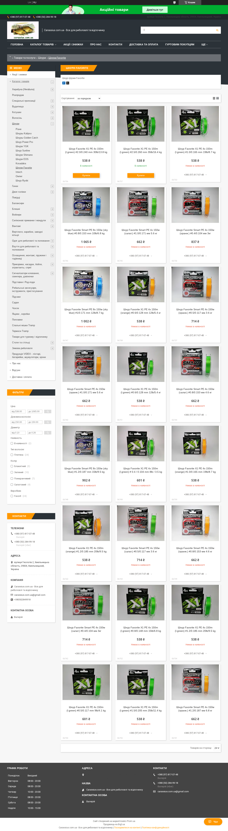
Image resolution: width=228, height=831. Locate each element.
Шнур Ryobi (22, 180)
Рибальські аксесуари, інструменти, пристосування (27, 289)
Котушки (16, 112)
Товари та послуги (24, 57)
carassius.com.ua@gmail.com (29, 595)
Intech (19, 172)
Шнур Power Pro (24, 142)
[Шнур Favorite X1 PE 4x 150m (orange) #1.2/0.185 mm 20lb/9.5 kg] (86, 523)
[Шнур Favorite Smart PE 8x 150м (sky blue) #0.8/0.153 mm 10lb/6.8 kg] (86, 205)
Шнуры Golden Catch (27, 137)
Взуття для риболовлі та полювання (25, 248)
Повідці (16, 197)
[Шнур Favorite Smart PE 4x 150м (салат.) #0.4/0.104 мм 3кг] (86, 603)
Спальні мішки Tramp (23, 325)
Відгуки (16, 370)
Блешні (16, 209)
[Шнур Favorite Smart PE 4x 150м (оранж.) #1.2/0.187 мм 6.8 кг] (195, 682)
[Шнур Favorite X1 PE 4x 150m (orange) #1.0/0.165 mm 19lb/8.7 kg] (195, 443)
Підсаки (16, 296)
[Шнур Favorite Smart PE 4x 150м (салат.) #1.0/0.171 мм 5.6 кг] (140, 205)
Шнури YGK (22, 146)
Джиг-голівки (19, 191)
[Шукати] (217, 30)
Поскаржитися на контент (127, 827)
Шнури (42, 57)
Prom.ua (131, 821)
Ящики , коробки (21, 314)
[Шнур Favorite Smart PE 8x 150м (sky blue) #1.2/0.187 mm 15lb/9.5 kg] (86, 443)
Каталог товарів (42, 44)
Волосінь (17, 118)
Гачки (15, 186)
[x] (67, 83)
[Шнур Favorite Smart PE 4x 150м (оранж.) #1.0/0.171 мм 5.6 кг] (86, 364)
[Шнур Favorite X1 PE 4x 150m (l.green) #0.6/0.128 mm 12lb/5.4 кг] (140, 364)
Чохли (15, 308)
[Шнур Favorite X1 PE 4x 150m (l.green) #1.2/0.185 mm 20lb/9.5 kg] (195, 603)
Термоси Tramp (20, 331)
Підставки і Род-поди (23, 282)
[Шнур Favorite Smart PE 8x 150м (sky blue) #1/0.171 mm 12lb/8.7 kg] (86, 284)
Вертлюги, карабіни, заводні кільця (27, 233)
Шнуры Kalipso (24, 133)
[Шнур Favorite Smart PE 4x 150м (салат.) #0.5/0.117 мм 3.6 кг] (140, 523)
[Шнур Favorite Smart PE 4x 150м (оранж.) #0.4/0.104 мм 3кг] (195, 205)
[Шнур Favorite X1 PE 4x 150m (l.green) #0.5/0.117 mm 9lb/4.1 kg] (86, 682)
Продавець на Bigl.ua (114, 824)
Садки (15, 302)
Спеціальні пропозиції (23, 100)
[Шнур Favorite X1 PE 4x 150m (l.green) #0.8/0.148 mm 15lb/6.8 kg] (140, 603)
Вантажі (16, 226)
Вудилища (18, 106)
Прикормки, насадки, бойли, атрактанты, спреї (27, 266)
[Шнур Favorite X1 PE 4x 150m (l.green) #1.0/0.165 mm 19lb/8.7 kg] (195, 124)
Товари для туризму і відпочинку (30, 336)
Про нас (96, 44)
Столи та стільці (21, 342)
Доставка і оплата (22, 377)
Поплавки (17, 319)
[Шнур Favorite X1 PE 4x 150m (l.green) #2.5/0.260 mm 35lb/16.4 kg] (140, 124)
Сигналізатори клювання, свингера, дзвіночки (25, 275)
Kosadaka (21, 163)
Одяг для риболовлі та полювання (31, 240)
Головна (17, 44)
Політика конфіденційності (155, 827)
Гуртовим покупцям (179, 44)
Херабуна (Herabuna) (23, 89)
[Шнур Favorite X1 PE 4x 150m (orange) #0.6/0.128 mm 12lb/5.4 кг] (140, 284)
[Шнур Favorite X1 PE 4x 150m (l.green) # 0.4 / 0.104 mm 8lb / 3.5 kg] (140, 443)
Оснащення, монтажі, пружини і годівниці (29, 257)
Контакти (115, 44)
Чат (216, 821)
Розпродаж (18, 95)
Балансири (18, 203)
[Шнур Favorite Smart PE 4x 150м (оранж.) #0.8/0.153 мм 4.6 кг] (195, 523)
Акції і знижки (73, 44)
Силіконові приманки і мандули (29, 220)
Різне (18, 129)
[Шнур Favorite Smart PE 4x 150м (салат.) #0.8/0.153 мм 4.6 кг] (195, 364)
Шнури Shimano (24, 155)
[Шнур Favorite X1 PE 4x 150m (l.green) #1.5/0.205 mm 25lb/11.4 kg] (140, 682)
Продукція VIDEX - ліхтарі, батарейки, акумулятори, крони (29, 355)
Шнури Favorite (24, 167)
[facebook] (63, 83)
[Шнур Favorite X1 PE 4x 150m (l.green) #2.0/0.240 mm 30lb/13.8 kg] (86, 124)
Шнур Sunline (23, 150)
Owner (19, 176)
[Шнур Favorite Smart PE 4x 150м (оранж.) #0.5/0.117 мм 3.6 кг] (195, 284)
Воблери (16, 214)
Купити (86, 175)
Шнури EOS (22, 159)
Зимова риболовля (22, 348)
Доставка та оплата (143, 44)
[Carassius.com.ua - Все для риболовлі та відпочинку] (23, 30)
